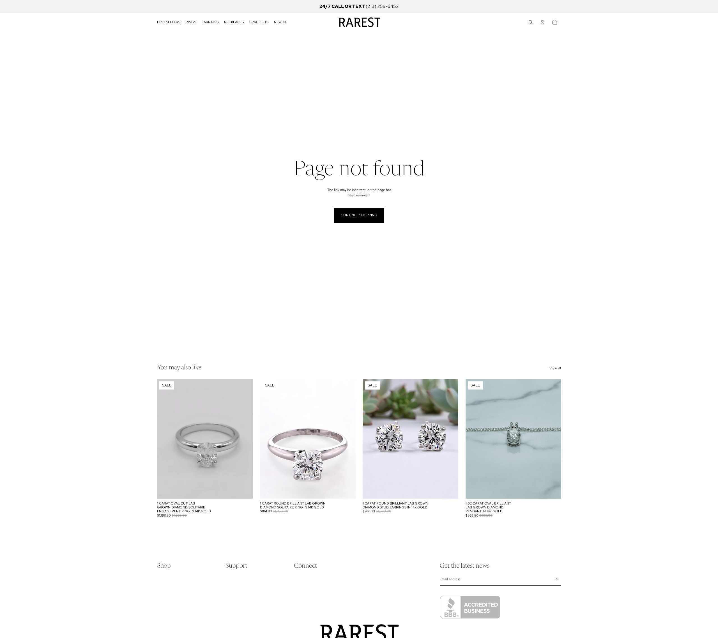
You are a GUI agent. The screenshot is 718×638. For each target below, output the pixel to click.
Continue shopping (359, 215)
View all (555, 368)
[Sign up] (556, 579)
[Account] (542, 22)
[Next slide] (244, 439)
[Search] (530, 22)
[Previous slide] (165, 439)
